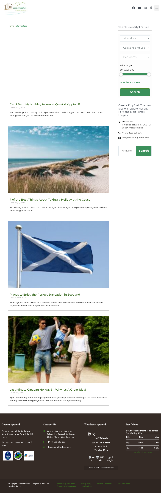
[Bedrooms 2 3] (135, 57)
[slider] (121, 74)
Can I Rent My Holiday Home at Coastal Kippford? (45, 104)
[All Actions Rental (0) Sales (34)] (135, 38)
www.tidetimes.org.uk (143, 452)
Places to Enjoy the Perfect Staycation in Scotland (45, 294)
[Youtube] (139, 7)
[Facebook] (133, 7)
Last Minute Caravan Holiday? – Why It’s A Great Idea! (48, 389)
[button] (156, 8)
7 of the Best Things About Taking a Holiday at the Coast (50, 199)
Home (11, 26)
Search (144, 150)
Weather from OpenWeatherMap (101, 467)
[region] (40, 469)
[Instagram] (145, 7)
